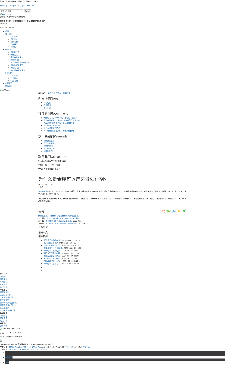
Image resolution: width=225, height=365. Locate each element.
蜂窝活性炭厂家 (25, 347)
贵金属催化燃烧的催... (52, 250)
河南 (36, 349)
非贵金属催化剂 (16, 57)
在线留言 (8, 83)
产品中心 (8, 49)
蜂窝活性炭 (15, 52)
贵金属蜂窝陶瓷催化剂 (19, 62)
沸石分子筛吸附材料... (52, 253)
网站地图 (21, 5)
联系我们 (8, 85)
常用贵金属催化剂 (50, 242)
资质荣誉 (14, 39)
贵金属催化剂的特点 (51, 125)
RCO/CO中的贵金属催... (53, 248)
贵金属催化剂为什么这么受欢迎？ (59, 220)
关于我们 (8, 33)
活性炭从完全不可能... (52, 245)
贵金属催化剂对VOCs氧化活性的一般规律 (60, 117)
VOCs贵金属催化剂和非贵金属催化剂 (58, 122)
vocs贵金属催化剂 (17, 70)
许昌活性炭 (36, 347)
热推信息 (3, 5)
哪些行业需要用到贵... (52, 255)
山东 (32, 349)
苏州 (24, 349)
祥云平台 (69, 347)
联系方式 (3, 326)
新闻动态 (8, 72)
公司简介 (14, 36)
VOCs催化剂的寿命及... (53, 261)
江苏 (20, 349)
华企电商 (86, 347)
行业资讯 (14, 78)
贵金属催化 (42, 191)
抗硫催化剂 (15, 67)
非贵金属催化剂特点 (51, 128)
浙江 (28, 349)
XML (34, 5)
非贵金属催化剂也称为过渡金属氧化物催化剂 (61, 120)
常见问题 (14, 80)
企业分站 (12, 5)
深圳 (45, 349)
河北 (15, 349)
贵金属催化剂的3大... (52, 263)
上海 (11, 349)
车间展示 (14, 41)
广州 (40, 349)
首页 (7, 31)
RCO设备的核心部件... (52, 240)
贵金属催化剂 (15, 54)
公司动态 (14, 75)
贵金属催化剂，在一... (52, 258)
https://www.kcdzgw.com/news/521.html (63, 218)
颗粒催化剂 (15, 59)
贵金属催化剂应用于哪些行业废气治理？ (62, 223)
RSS (28, 5)
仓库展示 (14, 44)
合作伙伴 (14, 46)
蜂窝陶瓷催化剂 (16, 65)
